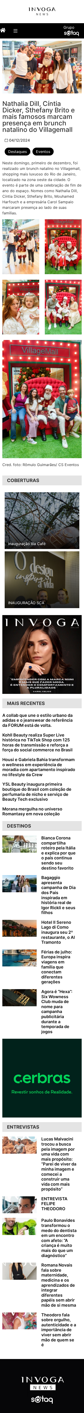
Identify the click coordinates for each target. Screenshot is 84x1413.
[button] (15, 31)
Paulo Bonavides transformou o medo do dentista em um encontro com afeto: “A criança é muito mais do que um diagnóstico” (59, 1238)
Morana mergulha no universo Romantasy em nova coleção (32, 811)
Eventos (43, 151)
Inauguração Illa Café (27, 543)
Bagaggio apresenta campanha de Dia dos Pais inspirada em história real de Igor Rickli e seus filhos (58, 895)
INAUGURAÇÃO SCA (26, 602)
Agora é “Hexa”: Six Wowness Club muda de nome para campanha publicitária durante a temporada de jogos (56, 1011)
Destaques (17, 151)
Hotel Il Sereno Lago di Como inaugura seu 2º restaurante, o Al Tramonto (58, 932)
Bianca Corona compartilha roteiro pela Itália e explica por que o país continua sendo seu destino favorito (58, 852)
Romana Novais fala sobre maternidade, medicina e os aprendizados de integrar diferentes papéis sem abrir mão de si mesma (58, 1285)
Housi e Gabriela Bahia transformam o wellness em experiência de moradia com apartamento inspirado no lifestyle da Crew (38, 767)
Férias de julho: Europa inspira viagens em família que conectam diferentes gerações (56, 966)
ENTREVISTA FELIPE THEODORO (54, 1203)
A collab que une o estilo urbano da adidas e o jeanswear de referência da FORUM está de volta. (37, 720)
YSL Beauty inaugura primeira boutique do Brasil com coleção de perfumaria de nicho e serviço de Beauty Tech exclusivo (36, 792)
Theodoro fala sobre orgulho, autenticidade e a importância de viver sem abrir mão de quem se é (58, 1329)
